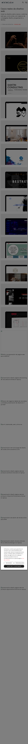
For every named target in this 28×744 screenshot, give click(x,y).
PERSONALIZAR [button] (20, 563)
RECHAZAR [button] (9, 563)
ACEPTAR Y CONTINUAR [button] (14, 566)
